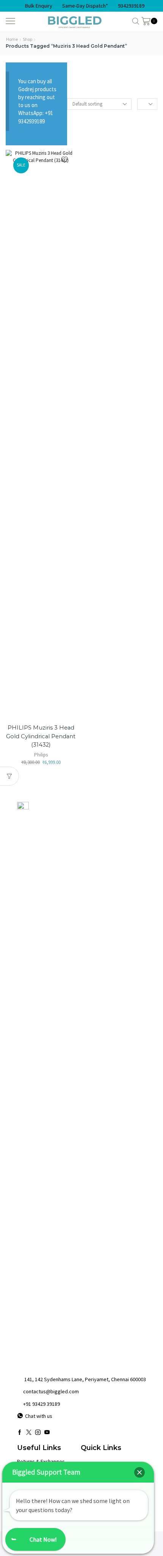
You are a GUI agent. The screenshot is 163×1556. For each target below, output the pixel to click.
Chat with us (38, 1416)
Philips (41, 755)
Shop (27, 39)
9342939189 (131, 5)
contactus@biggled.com (51, 1391)
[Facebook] (19, 1432)
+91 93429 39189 (41, 1403)
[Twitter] (28, 1432)
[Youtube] (47, 1432)
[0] (156, 21)
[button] (139, 1472)
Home (12, 39)
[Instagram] (38, 1432)
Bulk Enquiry (38, 5)
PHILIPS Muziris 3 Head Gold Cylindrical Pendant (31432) (40, 736)
